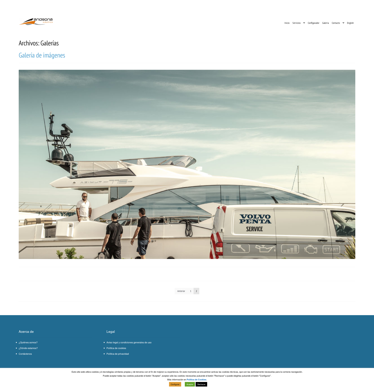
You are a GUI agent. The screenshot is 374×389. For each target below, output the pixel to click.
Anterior (181, 291)
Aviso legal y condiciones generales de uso (129, 342)
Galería (325, 22)
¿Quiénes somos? (28, 342)
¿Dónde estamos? (28, 348)
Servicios (296, 22)
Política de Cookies (196, 379)
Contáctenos (25, 353)
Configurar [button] (175, 384)
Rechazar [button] (201, 384)
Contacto (336, 22)
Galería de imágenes (42, 55)
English (350, 22)
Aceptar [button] (190, 384)
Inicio (287, 22)
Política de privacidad (118, 353)
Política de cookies (116, 348)
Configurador (313, 22)
